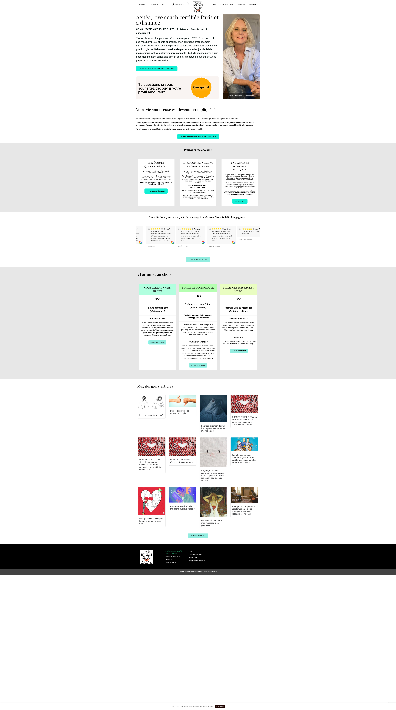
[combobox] (180, 4)
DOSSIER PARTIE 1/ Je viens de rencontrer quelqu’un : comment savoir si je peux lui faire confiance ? (150, 464)
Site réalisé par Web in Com (209, 571)
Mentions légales (171, 562)
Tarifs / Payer (240, 4)
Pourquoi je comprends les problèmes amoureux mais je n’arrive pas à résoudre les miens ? (244, 510)
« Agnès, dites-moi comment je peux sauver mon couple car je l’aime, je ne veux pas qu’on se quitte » (212, 475)
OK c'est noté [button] (220, 706)
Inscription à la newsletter (197, 560)
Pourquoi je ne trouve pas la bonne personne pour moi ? (151, 521)
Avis (214, 4)
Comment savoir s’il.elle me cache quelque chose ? (182, 507)
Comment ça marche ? (173, 556)
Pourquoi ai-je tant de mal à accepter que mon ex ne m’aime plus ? (213, 428)
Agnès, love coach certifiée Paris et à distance (174, 552)
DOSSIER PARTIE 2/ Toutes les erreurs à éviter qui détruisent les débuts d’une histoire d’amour (244, 421)
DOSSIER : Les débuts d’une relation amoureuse (182, 460)
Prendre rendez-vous (226, 4)
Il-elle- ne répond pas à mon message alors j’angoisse (211, 523)
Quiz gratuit (201, 87)
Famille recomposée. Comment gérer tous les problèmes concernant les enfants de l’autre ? (244, 459)
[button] (154, 4)
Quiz (163, 4)
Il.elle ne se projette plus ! (151, 415)
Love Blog (153, 4)
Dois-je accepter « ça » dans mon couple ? (180, 412)
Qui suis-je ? (142, 4)
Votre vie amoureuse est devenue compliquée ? (176, 109)
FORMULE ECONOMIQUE (198, 287)
